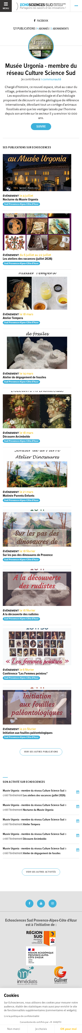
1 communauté (51, 79)
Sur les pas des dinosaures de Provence (28, 555)
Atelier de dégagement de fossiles (24, 377)
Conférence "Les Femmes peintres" (25, 674)
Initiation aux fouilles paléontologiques (28, 733)
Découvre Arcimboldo (16, 437)
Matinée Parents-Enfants (18, 496)
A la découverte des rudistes (21, 614)
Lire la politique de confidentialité (21, 1016)
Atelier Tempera (13, 318)
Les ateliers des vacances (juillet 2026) (27, 259)
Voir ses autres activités (41, 872)
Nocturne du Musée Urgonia (20, 199)
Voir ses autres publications (41, 751)
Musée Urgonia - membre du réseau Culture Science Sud (33, 790)
